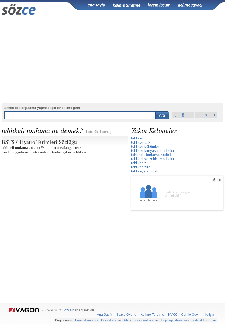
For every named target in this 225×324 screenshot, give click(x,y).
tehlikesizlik (140, 167)
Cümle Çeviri (191, 315)
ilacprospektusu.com (175, 320)
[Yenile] (214, 180)
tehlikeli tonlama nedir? (151, 155)
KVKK (172, 315)
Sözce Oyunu (126, 315)
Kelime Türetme (152, 315)
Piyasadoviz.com (86, 320)
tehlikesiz (138, 163)
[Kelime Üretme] (126, 5)
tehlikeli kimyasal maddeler (152, 151)
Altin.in (128, 320)
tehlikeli (137, 138)
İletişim (210, 315)
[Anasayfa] (96, 5)
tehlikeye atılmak (144, 171)
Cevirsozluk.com (146, 320)
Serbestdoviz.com (204, 320)
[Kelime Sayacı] (190, 5)
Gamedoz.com (111, 320)
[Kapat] (219, 180)
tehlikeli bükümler (145, 146)
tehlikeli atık (140, 142)
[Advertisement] (112, 60)
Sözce (67, 310)
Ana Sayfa (104, 315)
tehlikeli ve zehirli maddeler (152, 159)
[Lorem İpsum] (159, 5)
